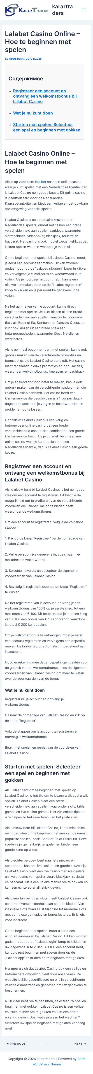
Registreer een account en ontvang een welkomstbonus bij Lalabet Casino (45, 96)
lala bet (40, 182)
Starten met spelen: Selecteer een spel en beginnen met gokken (46, 127)
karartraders (62, 9)
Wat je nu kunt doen (33, 112)
